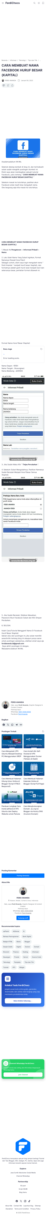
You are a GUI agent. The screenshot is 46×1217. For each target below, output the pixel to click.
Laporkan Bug (28, 1206)
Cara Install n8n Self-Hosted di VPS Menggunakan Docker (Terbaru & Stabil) (33, 755)
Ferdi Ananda (22, 714)
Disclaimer (9, 1209)
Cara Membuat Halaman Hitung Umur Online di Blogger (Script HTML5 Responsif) (11, 782)
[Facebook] (4, 725)
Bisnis (19, 941)
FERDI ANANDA (23, 898)
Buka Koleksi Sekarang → (23, 1001)
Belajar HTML (8, 941)
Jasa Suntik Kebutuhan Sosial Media (23, 1173)
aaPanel (6, 931)
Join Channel (23, 1075)
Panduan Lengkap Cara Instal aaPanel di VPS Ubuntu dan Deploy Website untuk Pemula (11, 810)
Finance (16, 952)
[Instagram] (25, 1201)
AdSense (16, 931)
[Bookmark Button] (43, 3)
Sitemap (38, 1206)
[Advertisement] (23, 32)
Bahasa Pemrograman (11, 936)
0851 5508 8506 (25, 712)
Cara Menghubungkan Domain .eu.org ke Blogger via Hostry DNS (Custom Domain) (33, 810)
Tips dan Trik (29, 962)
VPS (13, 967)
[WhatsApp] (12, 725)
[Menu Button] (3, 3)
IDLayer (23, 1186)
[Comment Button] (4, 85)
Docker (27, 947)
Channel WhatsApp (23, 1176)
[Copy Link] (21, 725)
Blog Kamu (23, 1192)
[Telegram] (16, 725)
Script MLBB (23, 1189)
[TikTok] (29, 1201)
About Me (8, 1206)
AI (23, 931)
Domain (36, 947)
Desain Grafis (7, 947)
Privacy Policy (35, 1209)
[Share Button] (12, 85)
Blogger (27, 941)
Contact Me (18, 1206)
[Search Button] (34, 3)
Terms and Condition (21, 1209)
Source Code (36, 957)
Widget (21, 967)
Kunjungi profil (23, 918)
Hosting (25, 952)
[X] (8, 725)
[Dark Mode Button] (39, 3)
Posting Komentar (23, 875)
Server (25, 957)
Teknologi (6, 962)
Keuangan (6, 957)
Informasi (35, 952)
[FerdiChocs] (23, 1155)
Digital (18, 947)
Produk (16, 957)
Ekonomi (6, 952)
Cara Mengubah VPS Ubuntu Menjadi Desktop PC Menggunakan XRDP (12, 753)
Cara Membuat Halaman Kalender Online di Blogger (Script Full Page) (34, 781)
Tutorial (5, 967)
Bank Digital (27, 936)
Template (17, 962)
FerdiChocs (12, 3)
